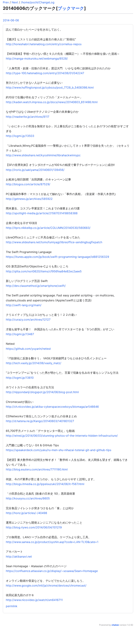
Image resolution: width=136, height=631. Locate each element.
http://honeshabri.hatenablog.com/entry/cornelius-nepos (43, 44)
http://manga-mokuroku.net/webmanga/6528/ (37, 58)
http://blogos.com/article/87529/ (28, 184)
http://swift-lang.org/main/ (23, 305)
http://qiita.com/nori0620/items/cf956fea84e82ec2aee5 (44, 271)
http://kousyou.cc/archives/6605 (28, 498)
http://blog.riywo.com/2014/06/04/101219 (34, 527)
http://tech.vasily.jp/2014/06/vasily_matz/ (33, 363)
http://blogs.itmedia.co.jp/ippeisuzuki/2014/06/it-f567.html (45, 484)
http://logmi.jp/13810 (20, 377)
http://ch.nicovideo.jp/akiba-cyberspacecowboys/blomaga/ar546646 (52, 406)
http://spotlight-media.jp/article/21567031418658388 (42, 213)
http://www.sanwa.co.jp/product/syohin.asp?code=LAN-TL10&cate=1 (52, 542)
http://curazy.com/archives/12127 (28, 319)
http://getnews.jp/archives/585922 (29, 199)
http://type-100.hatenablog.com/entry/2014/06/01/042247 (45, 73)
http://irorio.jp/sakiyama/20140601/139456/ (35, 170)
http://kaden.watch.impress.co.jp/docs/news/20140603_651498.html (52, 102)
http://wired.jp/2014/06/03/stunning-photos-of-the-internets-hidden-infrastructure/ (62, 435)
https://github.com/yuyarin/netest (28, 348)
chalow (115, 625)
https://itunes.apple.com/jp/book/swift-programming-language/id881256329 (57, 257)
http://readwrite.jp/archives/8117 (27, 116)
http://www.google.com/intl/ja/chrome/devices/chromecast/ (46, 585)
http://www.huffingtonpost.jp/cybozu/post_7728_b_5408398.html (50, 87)
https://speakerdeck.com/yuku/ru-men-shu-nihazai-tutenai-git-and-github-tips (58, 450)
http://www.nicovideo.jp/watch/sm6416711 (34, 600)
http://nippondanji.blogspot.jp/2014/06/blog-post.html (42, 392)
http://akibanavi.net (19, 556)
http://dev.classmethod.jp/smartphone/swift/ (36, 285)
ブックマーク (71, 8)
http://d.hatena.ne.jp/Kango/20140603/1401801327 (40, 421)
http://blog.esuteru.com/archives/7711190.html (37, 469)
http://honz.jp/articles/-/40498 (26, 513)
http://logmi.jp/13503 (20, 136)
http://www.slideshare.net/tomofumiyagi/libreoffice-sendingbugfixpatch (54, 242)
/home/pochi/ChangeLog (37, 2)
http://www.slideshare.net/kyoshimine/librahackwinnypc (43, 155)
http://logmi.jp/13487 (20, 334)
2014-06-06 (11, 20)
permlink (11, 606)
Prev (6, 2)
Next (15, 2)
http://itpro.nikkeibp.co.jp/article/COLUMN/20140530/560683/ (48, 228)
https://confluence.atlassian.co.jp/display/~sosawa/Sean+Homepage (52, 571)
